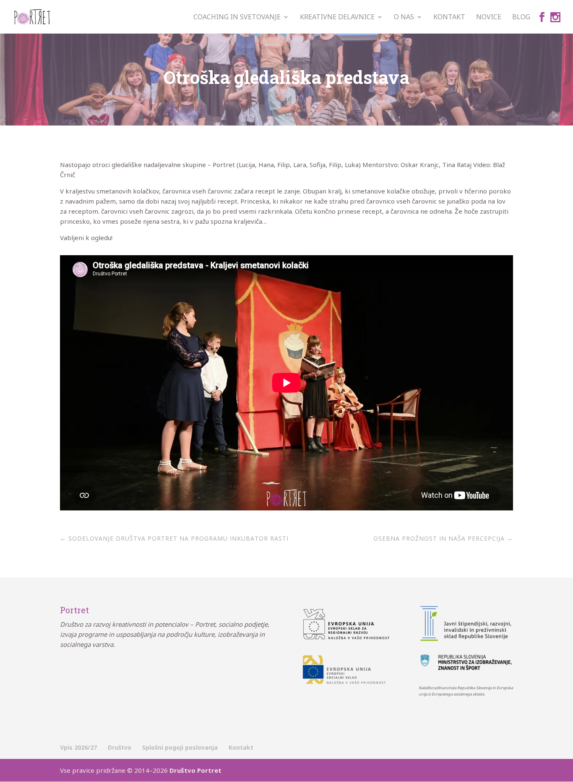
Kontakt (449, 17)
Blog (521, 17)
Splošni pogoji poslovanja (180, 747)
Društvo (119, 747)
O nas (404, 17)
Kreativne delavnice (337, 17)
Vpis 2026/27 (78, 747)
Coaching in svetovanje (237, 17)
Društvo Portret (195, 770)
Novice (488, 17)
